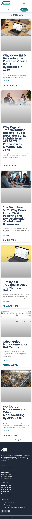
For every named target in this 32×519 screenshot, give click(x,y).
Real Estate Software (6, 487)
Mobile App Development (7, 496)
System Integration (6, 478)
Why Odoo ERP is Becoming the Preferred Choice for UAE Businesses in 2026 (15, 63)
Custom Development (6, 470)
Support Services (5, 472)
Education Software (6, 485)
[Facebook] (2, 511)
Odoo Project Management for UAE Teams (15, 344)
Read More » (6, 81)
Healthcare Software (6, 489)
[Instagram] (5, 511)
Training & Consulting (6, 474)
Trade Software (5, 491)
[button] (24, 3)
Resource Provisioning (6, 476)
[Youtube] (8, 511)
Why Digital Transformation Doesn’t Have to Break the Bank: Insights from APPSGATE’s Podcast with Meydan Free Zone (14, 138)
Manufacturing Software (7, 494)
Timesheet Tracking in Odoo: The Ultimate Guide (15, 286)
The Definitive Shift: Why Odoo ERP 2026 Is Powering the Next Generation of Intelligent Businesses (14, 215)
